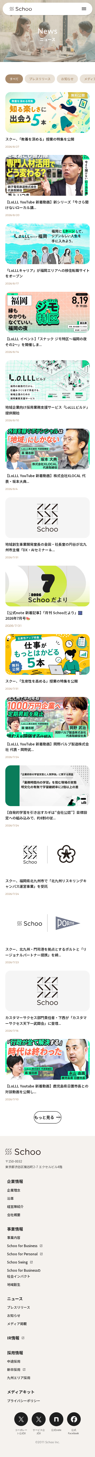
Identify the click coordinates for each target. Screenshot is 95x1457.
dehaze (84, 9)
